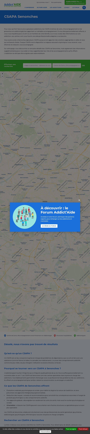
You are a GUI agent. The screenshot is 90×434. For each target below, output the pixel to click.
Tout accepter (71, 429)
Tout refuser (83, 429)
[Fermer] (79, 200)
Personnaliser (45, 431)
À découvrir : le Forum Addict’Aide (58, 210)
